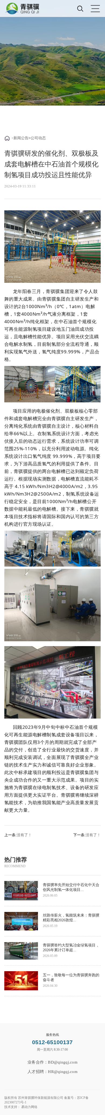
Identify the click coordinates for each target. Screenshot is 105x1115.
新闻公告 (21, 138)
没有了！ (24, 835)
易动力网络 (29, 1107)
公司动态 (38, 138)
